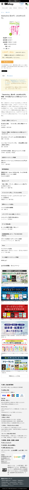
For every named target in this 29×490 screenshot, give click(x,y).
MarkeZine (20, 480)
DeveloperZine (5, 485)
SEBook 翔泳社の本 (6, 480)
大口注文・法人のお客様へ (9, 445)
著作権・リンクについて (6, 459)
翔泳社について (4, 461)
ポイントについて (6, 442)
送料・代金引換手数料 (7, 384)
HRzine (9, 484)
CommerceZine (13, 482)
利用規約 (3, 454)
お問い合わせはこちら (7, 447)
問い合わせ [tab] (10, 75)
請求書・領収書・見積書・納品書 (10, 440)
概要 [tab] (3, 75)
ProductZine (15, 484)
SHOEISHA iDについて (5, 462)
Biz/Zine (20, 482)
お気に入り (8, 62)
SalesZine (4, 484)
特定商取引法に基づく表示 (6, 456)
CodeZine (14, 480)
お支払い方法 (5, 390)
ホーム (2, 12)
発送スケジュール (6, 415)
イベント (12, 485)
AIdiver (21, 484)
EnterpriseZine (5, 482)
